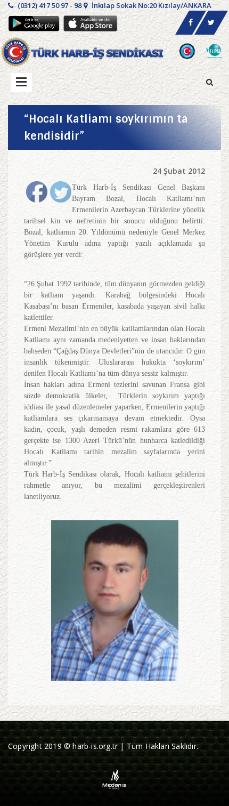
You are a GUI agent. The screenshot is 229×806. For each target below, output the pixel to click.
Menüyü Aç (21, 82)
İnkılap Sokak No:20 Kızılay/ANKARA (150, 5)
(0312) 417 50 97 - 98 (48, 5)
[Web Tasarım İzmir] (114, 778)
